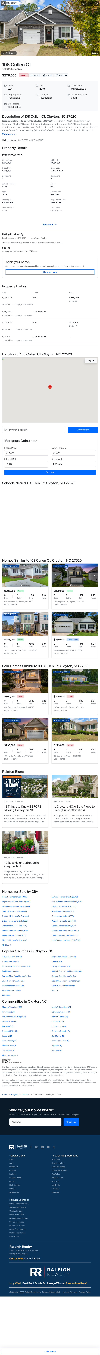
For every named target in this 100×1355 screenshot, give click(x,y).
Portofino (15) (7, 1026)
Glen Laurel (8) (8, 1050)
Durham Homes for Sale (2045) (65, 897)
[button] (31, 1147)
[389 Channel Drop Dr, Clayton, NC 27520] (25, 624)
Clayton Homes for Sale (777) (64, 906)
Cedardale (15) (58, 1021)
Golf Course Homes (17, 1233)
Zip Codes (6, 995)
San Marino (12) (58, 1036)
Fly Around (10, 53)
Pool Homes (14, 1236)
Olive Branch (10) (9, 1041)
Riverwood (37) (8, 1012)
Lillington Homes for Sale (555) (15, 921)
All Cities (5, 945)
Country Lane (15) (59, 1026)
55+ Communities (16, 1222)
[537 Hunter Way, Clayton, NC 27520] (75, 624)
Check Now (71, 1122)
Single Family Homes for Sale (64, 957)
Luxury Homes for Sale (61, 966)
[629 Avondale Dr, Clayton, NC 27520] (25, 575)
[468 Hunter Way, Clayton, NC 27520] (25, 729)
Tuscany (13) (7, 1036)
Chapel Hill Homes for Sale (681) (15, 916)
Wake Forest (14, 1192)
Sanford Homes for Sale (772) (14, 911)
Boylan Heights (58, 1163)
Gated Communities (17, 1229)
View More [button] (7, 134)
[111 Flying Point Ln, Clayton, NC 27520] (75, 575)
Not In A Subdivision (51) (61, 1007)
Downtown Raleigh (59, 1170)
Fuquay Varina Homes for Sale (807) (67, 901)
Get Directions (83, 430)
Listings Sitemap (70, 1292)
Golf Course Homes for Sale (63, 985)
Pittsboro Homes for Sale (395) (15, 930)
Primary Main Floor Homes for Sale (16, 976)
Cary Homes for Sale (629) (63, 916)
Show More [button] (48, 224)
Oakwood (56, 1189)
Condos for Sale (15, 1211)
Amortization (58, 459)
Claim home (50, 1351)
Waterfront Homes (17, 1225)
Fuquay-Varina (15, 1178)
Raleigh (12, 1189)
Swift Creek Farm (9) (60, 1041)
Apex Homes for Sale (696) (63, 911)
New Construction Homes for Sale (16, 966)
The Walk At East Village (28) (14, 1017)
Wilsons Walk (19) (9, 1021)
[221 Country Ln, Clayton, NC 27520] (75, 729)
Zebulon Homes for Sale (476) (14, 926)
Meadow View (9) (9, 1045)
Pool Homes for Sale (10, 971)
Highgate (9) (57, 1045)
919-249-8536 (32, 1258)
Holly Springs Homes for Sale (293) (66, 940)
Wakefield (55, 1192)
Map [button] (90, 361)
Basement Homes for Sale (13, 985)
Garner (12, 1181)
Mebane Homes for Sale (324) (14, 940)
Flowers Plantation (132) (12, 1007)
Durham (12, 1174)
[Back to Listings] (3, 3)
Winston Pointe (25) (60, 1017)
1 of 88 (95, 53)
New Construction (16, 1215)
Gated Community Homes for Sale (66, 981)
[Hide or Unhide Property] (83, 3)
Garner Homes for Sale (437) (64, 926)
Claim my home (50, 272)
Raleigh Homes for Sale (18, 1204)
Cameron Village (58, 1167)
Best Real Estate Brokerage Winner (43, 1283)
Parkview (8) (57, 1050)
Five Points (56, 1174)
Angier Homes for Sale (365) (14, 935)
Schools (55, 990)
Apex (11, 1159)
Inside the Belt (57, 1178)
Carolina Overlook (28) (61, 1012)
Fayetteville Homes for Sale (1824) (16, 901)
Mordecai (55, 1181)
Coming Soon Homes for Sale (64, 976)
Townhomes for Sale (10, 961)
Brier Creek (56, 1159)
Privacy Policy (84, 1292)
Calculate (50, 472)
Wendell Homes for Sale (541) (64, 921)
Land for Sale (57, 961)
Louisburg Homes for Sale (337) (65, 935)
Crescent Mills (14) (10, 1031)
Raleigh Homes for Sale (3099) (14, 897)
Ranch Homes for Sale (11, 990)
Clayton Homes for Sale (12, 957)
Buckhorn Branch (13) (61, 1031)
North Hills (56, 1185)
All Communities (9, 1055)
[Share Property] (90, 3)
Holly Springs (14, 1185)
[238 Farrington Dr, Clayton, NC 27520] (25, 681)
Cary (11, 1163)
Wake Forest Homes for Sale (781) (16, 906)
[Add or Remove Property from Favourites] (96, 3)
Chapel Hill (13, 1167)
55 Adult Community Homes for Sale (67, 971)
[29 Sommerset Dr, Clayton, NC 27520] (75, 681)
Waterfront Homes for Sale (13, 981)
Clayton (12, 1170)
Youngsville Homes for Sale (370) (65, 930)
